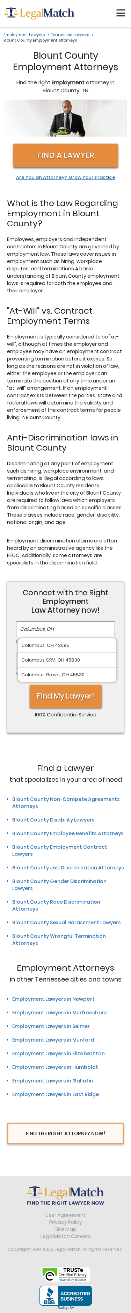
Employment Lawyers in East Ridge (55, 1094)
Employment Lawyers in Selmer (51, 1026)
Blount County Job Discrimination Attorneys (68, 867)
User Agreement (65, 1215)
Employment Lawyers (24, 34)
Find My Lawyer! (65, 696)
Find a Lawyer (65, 155)
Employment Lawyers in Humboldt (55, 1067)
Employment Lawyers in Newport (53, 998)
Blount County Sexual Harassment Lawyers (66, 922)
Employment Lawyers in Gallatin (52, 1080)
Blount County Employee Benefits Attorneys (68, 833)
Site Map (65, 1229)
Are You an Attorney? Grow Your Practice (65, 177)
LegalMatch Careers (66, 1236)
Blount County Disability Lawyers (53, 819)
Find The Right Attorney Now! (65, 1133)
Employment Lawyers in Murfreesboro (60, 1012)
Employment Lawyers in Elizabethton (58, 1053)
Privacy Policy (65, 1222)
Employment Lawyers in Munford (53, 1039)
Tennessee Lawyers (70, 34)
